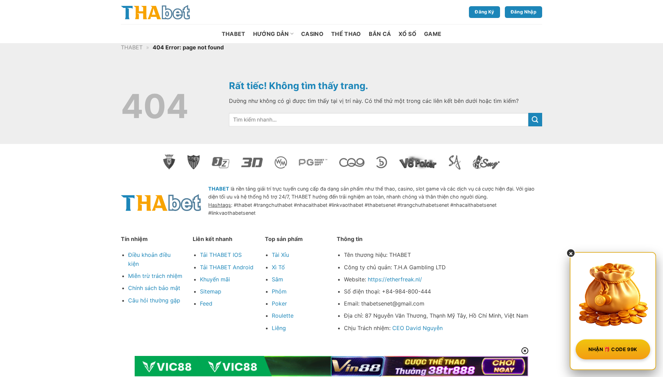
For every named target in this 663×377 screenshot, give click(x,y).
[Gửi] (535, 119)
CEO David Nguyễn (417, 328)
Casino (312, 33)
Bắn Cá (380, 33)
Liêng (279, 328)
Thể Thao (346, 33)
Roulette (283, 315)
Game (432, 33)
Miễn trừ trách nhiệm (155, 275)
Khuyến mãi (215, 279)
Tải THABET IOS (221, 254)
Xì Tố (278, 267)
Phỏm (279, 291)
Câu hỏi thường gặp (154, 300)
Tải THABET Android (226, 267)
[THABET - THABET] (155, 12)
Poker (279, 303)
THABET (234, 33)
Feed (206, 303)
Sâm (277, 279)
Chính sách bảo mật (154, 287)
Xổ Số (407, 33)
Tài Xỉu (280, 254)
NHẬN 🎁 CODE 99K (612, 349)
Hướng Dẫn (271, 33)
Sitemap (210, 291)
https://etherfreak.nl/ (395, 279)
